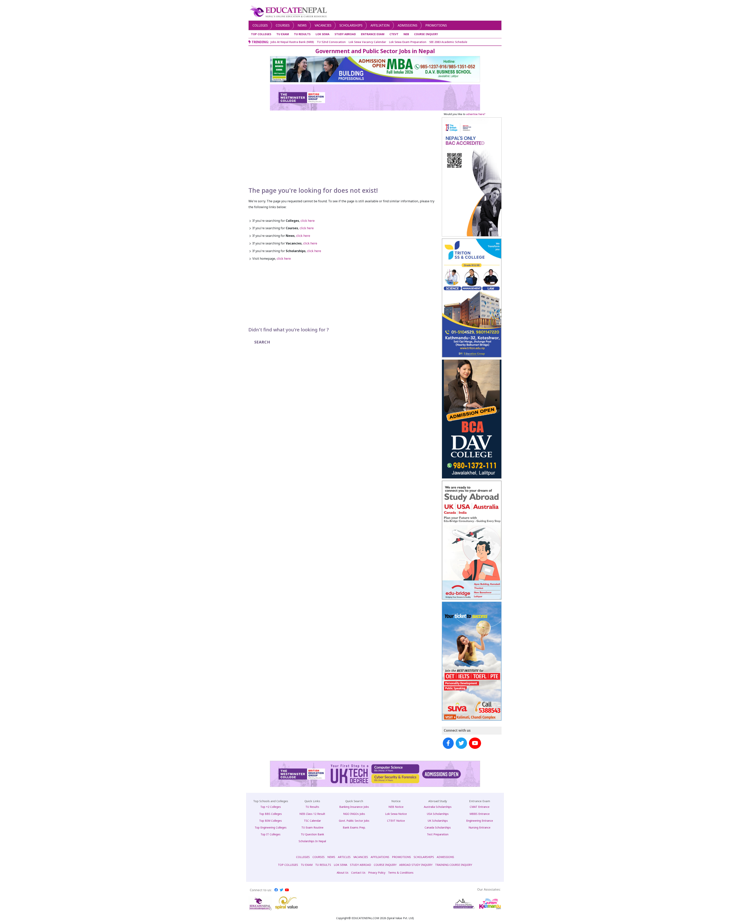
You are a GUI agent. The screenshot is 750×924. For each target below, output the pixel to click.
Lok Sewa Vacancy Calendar (367, 42)
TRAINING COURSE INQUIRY (453, 865)
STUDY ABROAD (345, 34)
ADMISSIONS (445, 857)
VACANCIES (360, 857)
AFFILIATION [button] (380, 25)
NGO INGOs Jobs (354, 814)
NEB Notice (396, 807)
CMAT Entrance (479, 807)
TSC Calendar (312, 820)
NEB (406, 34)
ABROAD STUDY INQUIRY (415, 865)
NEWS (331, 857)
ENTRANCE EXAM (372, 34)
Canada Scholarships (438, 827)
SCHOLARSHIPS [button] (350, 25)
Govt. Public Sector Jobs (354, 820)
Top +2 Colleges (270, 807)
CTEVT (393, 34)
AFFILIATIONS (380, 857)
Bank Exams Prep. (354, 827)
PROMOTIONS (401, 857)
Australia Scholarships (438, 807)
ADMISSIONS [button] (407, 25)
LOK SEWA (322, 34)
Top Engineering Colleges (271, 827)
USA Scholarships (438, 814)
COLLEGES (303, 857)
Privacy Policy (376, 872)
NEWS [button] (302, 25)
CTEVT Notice (396, 820)
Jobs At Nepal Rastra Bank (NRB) (292, 42)
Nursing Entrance (479, 827)
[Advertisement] (342, 157)
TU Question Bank (312, 834)
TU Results (312, 807)
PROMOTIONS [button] (436, 25)
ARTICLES (344, 857)
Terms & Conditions (400, 872)
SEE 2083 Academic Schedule (448, 42)
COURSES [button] (283, 25)
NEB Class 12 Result (312, 814)
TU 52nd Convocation (331, 42)
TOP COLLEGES (261, 34)
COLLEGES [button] (260, 25)
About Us (342, 872)
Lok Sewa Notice (396, 814)
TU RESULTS (302, 34)
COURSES (318, 857)
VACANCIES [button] (323, 25)
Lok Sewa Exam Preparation (407, 42)
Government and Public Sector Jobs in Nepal (375, 51)
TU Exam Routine (312, 827)
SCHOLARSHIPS (424, 857)
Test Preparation (437, 834)
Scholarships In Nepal (312, 841)
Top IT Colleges (270, 834)
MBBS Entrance (480, 814)
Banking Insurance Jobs (354, 807)
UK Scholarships (438, 820)
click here (308, 221)
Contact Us (358, 872)
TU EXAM (282, 34)
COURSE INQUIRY (426, 34)
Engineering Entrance (479, 820)
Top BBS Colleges (270, 814)
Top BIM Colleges (270, 820)
